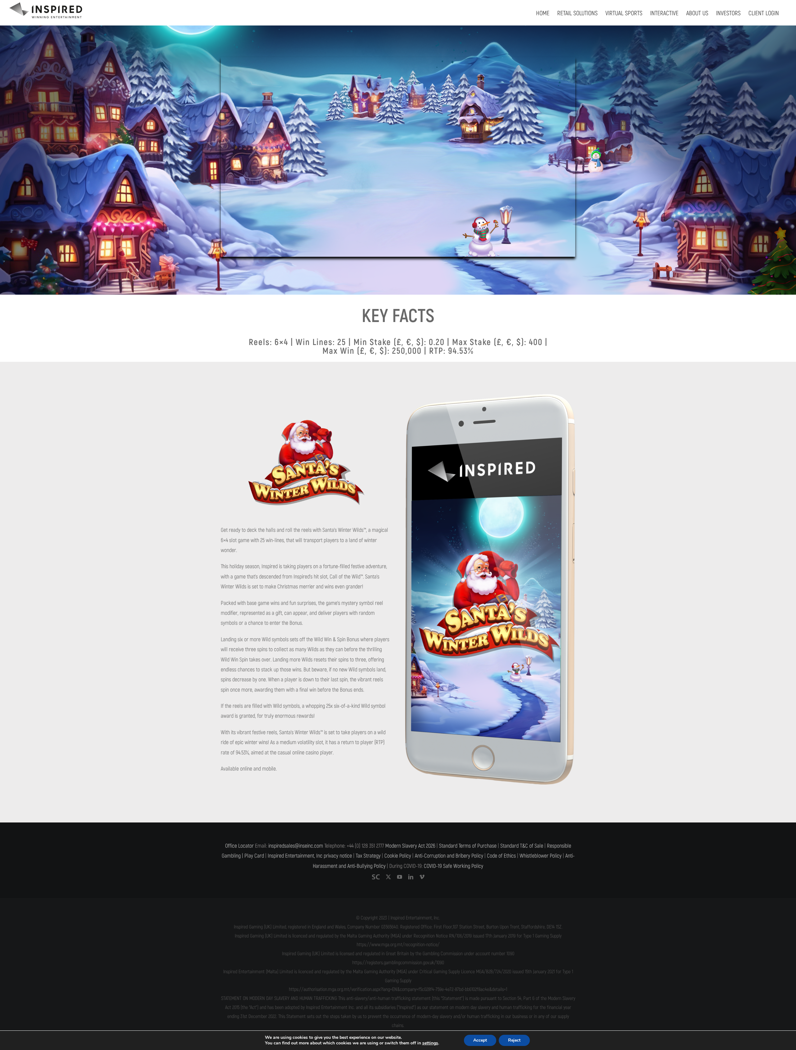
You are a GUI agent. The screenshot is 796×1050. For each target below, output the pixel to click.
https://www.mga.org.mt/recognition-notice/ (398, 945)
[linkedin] (410, 876)
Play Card (254, 855)
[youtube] (399, 876)
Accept (480, 1040)
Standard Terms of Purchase (468, 846)
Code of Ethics (501, 855)
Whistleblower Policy (541, 855)
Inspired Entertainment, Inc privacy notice (310, 855)
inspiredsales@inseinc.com (295, 846)
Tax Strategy (368, 855)
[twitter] (388, 876)
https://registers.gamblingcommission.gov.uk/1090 (398, 963)
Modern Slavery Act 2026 (410, 846)
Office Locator (239, 846)
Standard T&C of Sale (521, 846)
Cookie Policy (397, 855)
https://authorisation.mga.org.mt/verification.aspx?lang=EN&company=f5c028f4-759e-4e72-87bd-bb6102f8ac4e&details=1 (398, 989)
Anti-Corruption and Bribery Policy (449, 855)
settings (430, 1043)
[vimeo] (421, 876)
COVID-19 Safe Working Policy (453, 866)
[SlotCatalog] (376, 876)
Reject (514, 1040)
